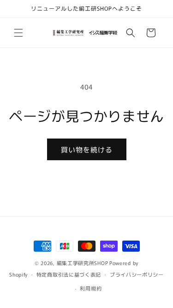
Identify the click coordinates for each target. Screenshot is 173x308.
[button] (18, 33)
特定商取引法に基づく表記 (68, 274)
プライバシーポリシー (137, 274)
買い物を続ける (87, 149)
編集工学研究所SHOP (82, 262)
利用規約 (90, 288)
